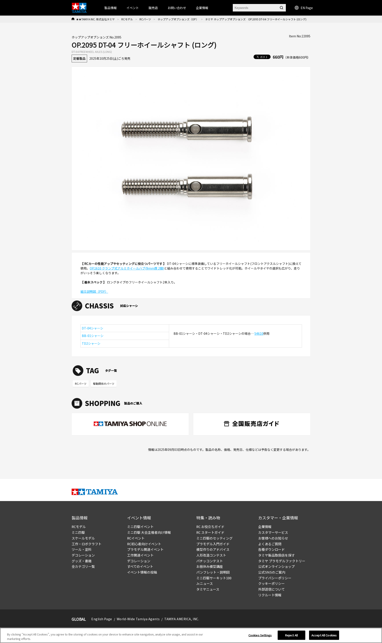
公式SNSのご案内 (271, 572)
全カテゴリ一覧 (83, 566)
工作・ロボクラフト (86, 544)
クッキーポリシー (271, 583)
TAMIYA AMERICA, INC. (181, 619)
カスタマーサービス (273, 532)
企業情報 (264, 526)
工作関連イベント (140, 555)
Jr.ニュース (204, 583)
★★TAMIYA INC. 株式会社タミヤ (95, 19)
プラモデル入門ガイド (212, 544)
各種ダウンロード (271, 549)
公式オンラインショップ (276, 566)
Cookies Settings (260, 635)
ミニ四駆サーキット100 (213, 578)
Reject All (291, 635)
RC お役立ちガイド (210, 526)
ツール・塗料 (82, 549)
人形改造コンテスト (211, 555)
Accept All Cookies (324, 635)
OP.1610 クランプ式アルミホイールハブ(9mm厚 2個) (127, 268)
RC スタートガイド (210, 532)
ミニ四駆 (78, 532)
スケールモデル (83, 538)
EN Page (307, 8)
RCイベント (136, 538)
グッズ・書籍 (82, 561)
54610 (258, 333)
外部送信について (271, 589)
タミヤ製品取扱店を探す (276, 555)
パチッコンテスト (209, 561)
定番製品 (79, 58)
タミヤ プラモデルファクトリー (281, 561)
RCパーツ (145, 19)
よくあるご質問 (269, 544)
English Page (101, 619)
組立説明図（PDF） (94, 291)
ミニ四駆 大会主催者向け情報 (149, 532)
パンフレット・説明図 (213, 572)
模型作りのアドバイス (212, 549)
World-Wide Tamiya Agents (138, 619)
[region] (191, 635)
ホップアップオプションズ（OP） (178, 19)
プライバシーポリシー (274, 578)
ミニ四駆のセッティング (214, 538)
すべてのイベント (140, 566)
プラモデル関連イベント (145, 549)
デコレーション (83, 555)
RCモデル (127, 19)
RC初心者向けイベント (144, 544)
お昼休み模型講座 (209, 566)
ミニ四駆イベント (140, 526)
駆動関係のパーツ (103, 383)
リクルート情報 (269, 595)
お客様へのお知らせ (273, 538)
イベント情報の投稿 (142, 572)
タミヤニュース (207, 589)
